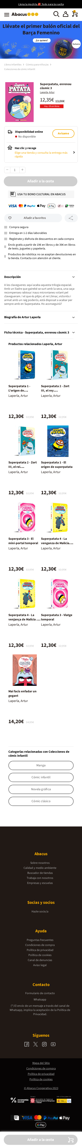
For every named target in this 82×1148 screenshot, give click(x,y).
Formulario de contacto (40, 993)
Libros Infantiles (13, 64)
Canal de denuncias (40, 960)
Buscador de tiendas (40, 873)
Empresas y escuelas (40, 883)
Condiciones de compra (40, 945)
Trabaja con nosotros (40, 878)
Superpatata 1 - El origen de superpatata (57, 464)
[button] (66, 14)
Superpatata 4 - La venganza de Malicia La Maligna (57, 543)
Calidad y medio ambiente (40, 868)
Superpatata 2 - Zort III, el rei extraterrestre (22, 466)
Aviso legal (40, 965)
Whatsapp (40, 1000)
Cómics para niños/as (37, 64)
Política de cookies (40, 955)
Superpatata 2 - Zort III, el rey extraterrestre (55, 390)
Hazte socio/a (40, 911)
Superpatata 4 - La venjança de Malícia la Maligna (23, 619)
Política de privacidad (40, 950)
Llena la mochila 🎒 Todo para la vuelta (41, 4)
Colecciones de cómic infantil (19, 69)
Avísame (63, 133)
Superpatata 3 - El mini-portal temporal (23, 541)
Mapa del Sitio (41, 1063)
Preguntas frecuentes (40, 940)
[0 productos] (75, 16)
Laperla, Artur (47, 92)
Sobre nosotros (40, 863)
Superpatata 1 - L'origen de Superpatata (19, 390)
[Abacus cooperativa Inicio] (26, 16)
